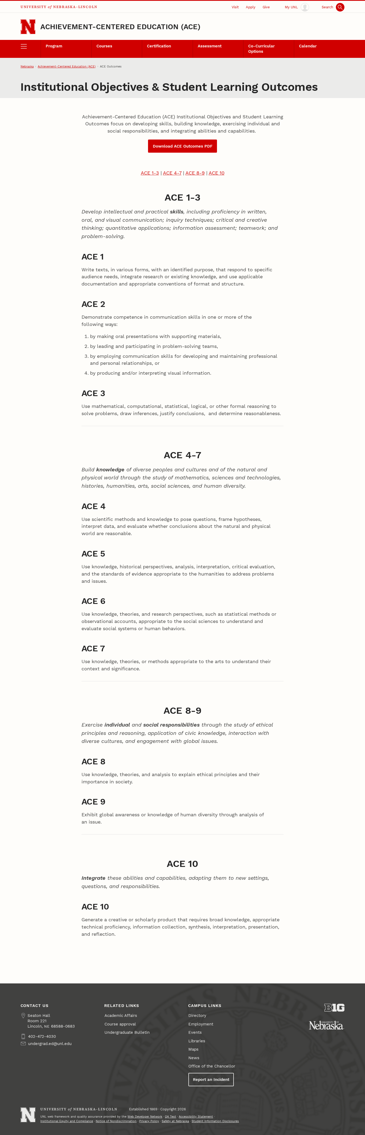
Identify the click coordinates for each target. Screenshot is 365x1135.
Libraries (196, 1041)
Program (54, 46)
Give (266, 7)
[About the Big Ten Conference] (334, 1008)
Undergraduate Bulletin (127, 1032)
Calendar (308, 46)
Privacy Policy (149, 1121)
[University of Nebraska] (326, 1025)
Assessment (210, 46)
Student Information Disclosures (215, 1121)
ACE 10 (216, 173)
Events (195, 1032)
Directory (197, 1015)
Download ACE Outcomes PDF (182, 146)
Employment (200, 1024)
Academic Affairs (120, 1015)
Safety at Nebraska (175, 1121)
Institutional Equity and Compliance (66, 1121)
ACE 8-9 (195, 173)
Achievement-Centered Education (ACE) (120, 26)
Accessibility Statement (196, 1116)
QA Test (170, 1116)
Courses (104, 46)
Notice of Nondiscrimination (116, 1121)
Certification (159, 46)
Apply (250, 7)
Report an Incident (211, 1079)
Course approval (120, 1024)
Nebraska (27, 66)
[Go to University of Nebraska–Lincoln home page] (28, 27)
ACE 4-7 (172, 173)
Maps (193, 1049)
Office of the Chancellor (211, 1066)
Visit (235, 7)
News (193, 1057)
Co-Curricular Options (261, 49)
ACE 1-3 (150, 173)
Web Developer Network (144, 1116)
